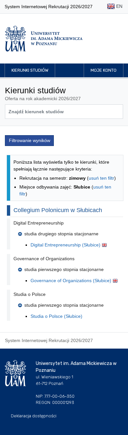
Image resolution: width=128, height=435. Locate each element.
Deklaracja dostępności (33, 415)
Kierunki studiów (29, 70)
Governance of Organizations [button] (44, 258)
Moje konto (104, 70)
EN (118, 6)
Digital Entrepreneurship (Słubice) (66, 244)
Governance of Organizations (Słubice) (72, 280)
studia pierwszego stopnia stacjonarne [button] (64, 269)
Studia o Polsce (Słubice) (56, 316)
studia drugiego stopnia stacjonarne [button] (61, 233)
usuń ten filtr (101, 178)
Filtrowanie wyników (29, 140)
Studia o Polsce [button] (29, 294)
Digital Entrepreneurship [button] (38, 223)
